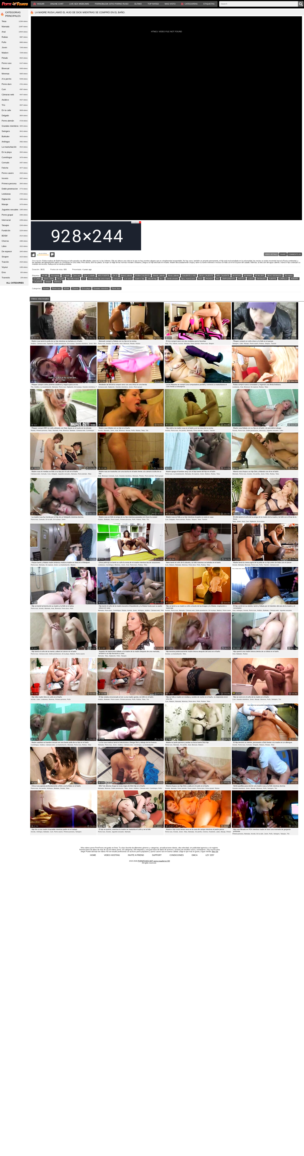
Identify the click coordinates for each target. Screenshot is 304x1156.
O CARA (37, 279)
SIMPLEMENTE (228, 279)
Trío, (170, 343)
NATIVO (241, 279)
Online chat (56, 4)
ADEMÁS (294, 279)
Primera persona (15, 183)
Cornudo (15, 163)
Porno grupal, (209, 788)
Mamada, (187, 343)
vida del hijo (152, 279)
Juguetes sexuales (286, 610)
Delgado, (54, 474)
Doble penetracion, (60, 343)
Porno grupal (138, 387)
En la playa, (71, 343)
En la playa (86, 288)
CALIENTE (38, 282)
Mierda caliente (159, 275)
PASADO (209, 279)
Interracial (15, 220)
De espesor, (254, 387)
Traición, (266, 565)
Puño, (133, 430)
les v (161, 279)
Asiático (15, 100)
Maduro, (207, 474)
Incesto (46, 288)
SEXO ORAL (49, 279)
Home (93, 855)
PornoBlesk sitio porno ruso (111, 4)
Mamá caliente (126, 275)
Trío (147, 430)
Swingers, (236, 343)
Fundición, (212, 832)
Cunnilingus (90, 430)
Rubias (138, 343)
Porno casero (227, 610)
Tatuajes (123, 656)
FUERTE (272, 279)
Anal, (121, 343)
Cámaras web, (41, 343)
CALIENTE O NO (189, 275)
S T (83, 279)
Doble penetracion (15, 189)
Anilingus (15, 142)
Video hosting (112, 855)
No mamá (288, 275)
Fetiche (163, 610)
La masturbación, (46, 387)
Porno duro (116, 288)
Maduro (73, 565)
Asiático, (33, 343)
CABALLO (283, 279)
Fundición (15, 230)
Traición (273, 343)
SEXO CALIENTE (206, 275)
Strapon (211, 343)
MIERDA (57, 282)
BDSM (66, 288)
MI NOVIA (237, 275)
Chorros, (205, 832)
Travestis (15, 278)
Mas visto (170, 4)
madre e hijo (139, 279)
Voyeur (15, 267)
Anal (15, 32)
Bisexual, (126, 343)
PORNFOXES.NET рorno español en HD (154, 861)
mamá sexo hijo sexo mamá (99, 279)
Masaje (15, 204)
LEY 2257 (210, 855)
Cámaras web (274, 565)
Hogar (40, 4)
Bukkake (15, 136)
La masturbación (147, 745)
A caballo (66, 275)
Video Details (271, 254)
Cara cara (77, 275)
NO (217, 279)
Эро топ (215, 851)
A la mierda (55, 275)
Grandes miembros (101, 288)
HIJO (200, 279)
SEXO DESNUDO (274, 275)
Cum (15, 89)
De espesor (15, 251)
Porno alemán (15, 121)
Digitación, (50, 343)
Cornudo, (44, 474)
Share (283, 254)
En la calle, (49, 519)
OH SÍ (115, 275)
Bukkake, (73, 430)
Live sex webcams (79, 4)
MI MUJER (259, 275)
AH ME (45, 275)
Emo (15, 272)
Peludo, (132, 343)
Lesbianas (15, 194)
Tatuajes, (283, 834)
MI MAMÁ (248, 275)
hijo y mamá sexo (188, 279)
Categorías (191, 4)
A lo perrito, (115, 343)
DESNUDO (261, 279)
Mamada (128, 832)
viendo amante (172, 279)
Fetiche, (175, 343)
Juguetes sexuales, (272, 430)
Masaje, (246, 343)
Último (138, 4)
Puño (71, 608)
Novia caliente (173, 275)
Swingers (78, 832)
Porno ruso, (102, 343)
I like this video (33, 254)
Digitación (15, 199)
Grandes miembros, (82, 343)
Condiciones (177, 855)
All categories (15, 283)
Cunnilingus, (110, 565)
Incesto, (108, 343)
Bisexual (15, 68)
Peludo (15, 58)
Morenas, (118, 565)
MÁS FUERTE (103, 275)
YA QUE (60, 279)
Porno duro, (134, 565)
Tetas (266, 387)
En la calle (15, 110)
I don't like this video (52, 254)
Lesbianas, (236, 387)
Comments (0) (294, 254)
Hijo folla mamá (73, 279)
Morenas (96, 343)
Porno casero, (254, 343)
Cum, (49, 474)
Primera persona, (42, 430)
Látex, (241, 343)
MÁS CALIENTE (222, 275)
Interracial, (262, 430)
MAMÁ (48, 282)
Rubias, (261, 343)
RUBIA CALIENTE (142, 275)
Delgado (15, 115)
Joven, (91, 343)
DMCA (194, 855)
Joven (63, 519)
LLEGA (251, 279)
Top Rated (153, 4)
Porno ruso (56, 288)
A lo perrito (15, 79)
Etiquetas (208, 4)
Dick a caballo (89, 275)
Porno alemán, (195, 343)
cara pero (117, 279)
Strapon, (267, 343)
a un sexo (128, 279)
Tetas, (50, 430)
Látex (281, 430)
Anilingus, (141, 610)
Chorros (75, 288)
